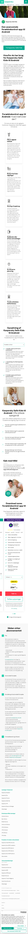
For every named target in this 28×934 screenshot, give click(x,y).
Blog (2, 910)
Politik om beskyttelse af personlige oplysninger (9, 890)
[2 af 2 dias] (15, 614)
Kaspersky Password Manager (8, 806)
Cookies (18, 890)
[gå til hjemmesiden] (9, 2)
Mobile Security (5, 821)
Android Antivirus (5, 816)
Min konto (26, 2)
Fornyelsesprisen (9, 659)
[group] (14, 565)
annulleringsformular (17, 755)
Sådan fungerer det (10, 4)
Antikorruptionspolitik (5, 893)
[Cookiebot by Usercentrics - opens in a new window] (20, 912)
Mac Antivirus (4, 819)
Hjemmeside (3, 4)
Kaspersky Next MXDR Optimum (8, 853)
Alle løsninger (4, 809)
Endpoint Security (5, 875)
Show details (21, 925)
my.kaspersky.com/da (16, 717)
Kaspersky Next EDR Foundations (8, 845)
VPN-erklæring (14, 608)
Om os (3, 905)
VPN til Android (5, 830)
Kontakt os (3, 902)
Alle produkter (4, 856)
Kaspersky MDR (5, 870)
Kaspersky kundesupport (15, 757)
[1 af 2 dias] (13, 614)
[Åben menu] (2, 2)
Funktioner (17, 4)
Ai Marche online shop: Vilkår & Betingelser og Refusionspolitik (11, 898)
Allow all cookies (8, 928)
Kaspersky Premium (6, 798)
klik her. (20, 606)
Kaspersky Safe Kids (6, 800)
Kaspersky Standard (6, 792)
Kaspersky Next (5, 864)
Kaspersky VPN (5, 803)
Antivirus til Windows (6, 824)
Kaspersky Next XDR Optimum (8, 850)
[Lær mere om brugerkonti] (1, 574)
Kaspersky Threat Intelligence (8, 878)
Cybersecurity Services (6, 867)
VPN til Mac (4, 835)
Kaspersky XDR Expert (6, 873)
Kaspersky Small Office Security (8, 842)
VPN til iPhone (4, 832)
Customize (19, 928)
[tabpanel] (14, 376)
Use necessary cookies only (14, 931)
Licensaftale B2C (11, 893)
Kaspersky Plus (5, 795)
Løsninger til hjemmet (7, 789)
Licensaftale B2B (17, 893)
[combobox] (14, 344)
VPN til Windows (5, 827)
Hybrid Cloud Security (6, 881)
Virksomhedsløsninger (7, 860)
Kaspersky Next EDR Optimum (8, 848)
